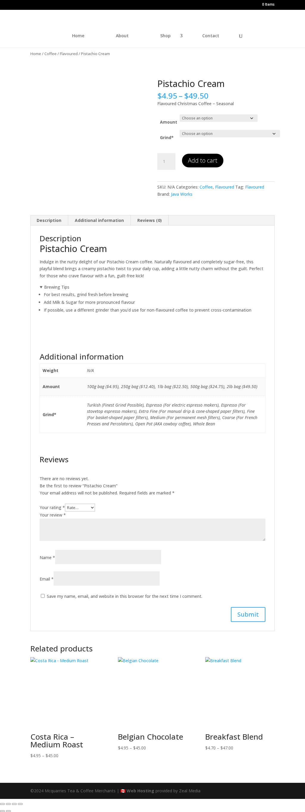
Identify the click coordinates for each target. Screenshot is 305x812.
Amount (168, 122)
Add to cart (202, 160)
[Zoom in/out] (2, 804)
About (122, 36)
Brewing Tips (56, 287)
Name (47, 557)
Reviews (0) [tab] (149, 220)
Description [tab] (49, 220)
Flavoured (69, 53)
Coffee (50, 53)
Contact (210, 36)
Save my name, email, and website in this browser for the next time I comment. (124, 596)
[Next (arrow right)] (8, 811)
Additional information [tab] (99, 220)
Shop (165, 36)
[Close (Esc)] (20, 804)
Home (78, 36)
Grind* (167, 137)
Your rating (52, 507)
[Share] (14, 804)
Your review (53, 515)
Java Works (181, 194)
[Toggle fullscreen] (8, 804)
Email (47, 579)
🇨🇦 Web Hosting (137, 791)
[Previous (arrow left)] (2, 811)
